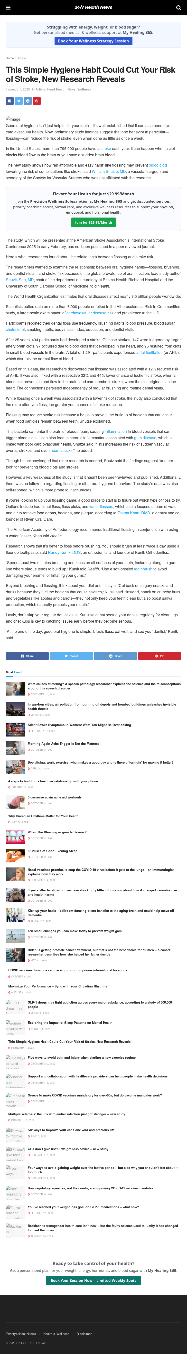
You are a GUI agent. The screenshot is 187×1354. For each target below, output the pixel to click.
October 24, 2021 (42, 1194)
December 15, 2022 (43, 694)
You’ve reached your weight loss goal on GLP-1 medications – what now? (83, 1207)
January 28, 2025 (22, 787)
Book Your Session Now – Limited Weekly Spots (93, 1280)
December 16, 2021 (43, 1082)
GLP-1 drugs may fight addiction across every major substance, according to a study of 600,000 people (100, 1004)
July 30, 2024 (19, 822)
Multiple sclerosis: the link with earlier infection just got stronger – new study (66, 1114)
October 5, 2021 (21, 976)
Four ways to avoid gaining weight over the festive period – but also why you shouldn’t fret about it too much (103, 1169)
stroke (106, 148)
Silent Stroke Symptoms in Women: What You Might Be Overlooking (79, 724)
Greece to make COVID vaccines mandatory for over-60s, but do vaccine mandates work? (95, 1095)
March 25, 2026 (40, 715)
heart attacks (62, 450)
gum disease (145, 437)
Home (10, 58)
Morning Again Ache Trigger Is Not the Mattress (63, 743)
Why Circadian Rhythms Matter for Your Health (43, 816)
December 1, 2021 (42, 1101)
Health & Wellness (56, 1333)
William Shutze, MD (109, 171)
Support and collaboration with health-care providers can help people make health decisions (98, 1076)
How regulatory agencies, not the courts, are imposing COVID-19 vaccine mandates (90, 1188)
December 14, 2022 (43, 880)
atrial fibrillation (149, 352)
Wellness (84, 89)
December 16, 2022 (43, 1155)
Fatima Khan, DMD (133, 513)
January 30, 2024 (41, 1236)
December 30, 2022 (43, 1063)
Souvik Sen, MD (20, 279)
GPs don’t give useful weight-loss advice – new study (68, 1148)
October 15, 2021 (42, 900)
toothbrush (143, 569)
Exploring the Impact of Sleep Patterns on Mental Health (70, 1022)
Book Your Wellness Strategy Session (93, 41)
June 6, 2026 (38, 1136)
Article (22, 58)
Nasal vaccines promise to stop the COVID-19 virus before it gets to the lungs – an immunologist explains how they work (101, 871)
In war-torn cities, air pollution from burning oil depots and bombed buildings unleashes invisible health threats (102, 706)
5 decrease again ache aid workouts (55, 797)
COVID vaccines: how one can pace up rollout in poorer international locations (67, 970)
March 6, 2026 (39, 1013)
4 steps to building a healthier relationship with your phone (53, 781)
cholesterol (15, 329)
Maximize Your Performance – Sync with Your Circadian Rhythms (57, 986)
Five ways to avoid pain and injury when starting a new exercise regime (82, 1057)
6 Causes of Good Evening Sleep (52, 850)
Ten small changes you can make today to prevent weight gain (75, 930)
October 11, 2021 (42, 749)
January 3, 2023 (41, 921)
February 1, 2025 (18, 89)
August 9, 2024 (20, 992)
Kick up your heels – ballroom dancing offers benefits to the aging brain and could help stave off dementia (101, 912)
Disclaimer (84, 1333)
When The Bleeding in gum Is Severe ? (57, 832)
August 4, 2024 (40, 1029)
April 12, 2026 (39, 768)
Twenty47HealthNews (21, 1333)
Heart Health (56, 89)
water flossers (101, 506)
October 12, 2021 (42, 937)
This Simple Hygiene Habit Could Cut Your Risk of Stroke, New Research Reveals (69, 1041)
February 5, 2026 (42, 1213)
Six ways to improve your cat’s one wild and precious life (71, 1129)
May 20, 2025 (38, 960)
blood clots (158, 165)
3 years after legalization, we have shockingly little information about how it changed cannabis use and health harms (102, 892)
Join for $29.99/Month (93, 222)
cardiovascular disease (86, 313)
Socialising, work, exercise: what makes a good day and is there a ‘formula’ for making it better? (101, 762)
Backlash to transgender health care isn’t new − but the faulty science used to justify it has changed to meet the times (103, 1227)
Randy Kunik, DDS (64, 552)
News (71, 89)
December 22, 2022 (43, 1178)
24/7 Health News (93, 7)
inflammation (116, 431)
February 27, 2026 (42, 731)
